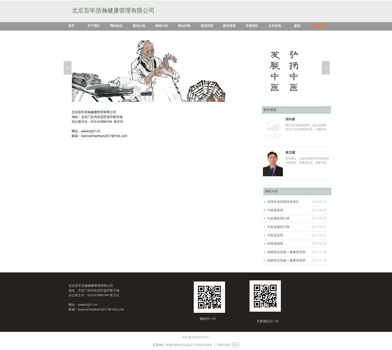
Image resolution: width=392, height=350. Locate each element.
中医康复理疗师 (278, 218)
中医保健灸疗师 (278, 227)
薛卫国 (290, 152)
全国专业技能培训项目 (283, 201)
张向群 (290, 119)
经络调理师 (275, 243)
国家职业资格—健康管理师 (286, 252)
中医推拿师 (275, 210)
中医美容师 (275, 235)
